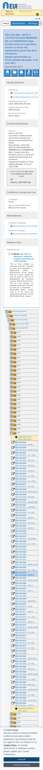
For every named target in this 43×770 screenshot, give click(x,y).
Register (19, 171)
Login (36, 18)
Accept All (21, 759)
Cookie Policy (10, 745)
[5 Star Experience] (31, 11)
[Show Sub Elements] (10, 324)
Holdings (6, 23)
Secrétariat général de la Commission (27, 97)
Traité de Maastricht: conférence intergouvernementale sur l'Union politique (24, 257)
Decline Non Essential (21, 765)
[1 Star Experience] (20, 11)
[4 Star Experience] (28, 11)
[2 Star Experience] (23, 11)
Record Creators (18, 23)
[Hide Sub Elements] (6, 312)
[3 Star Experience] (25, 11)
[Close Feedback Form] (37, 14)
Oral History (32, 23)
